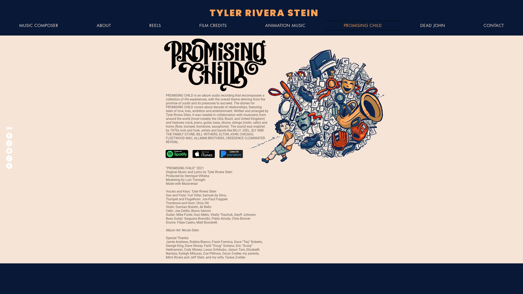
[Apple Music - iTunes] (9, 158)
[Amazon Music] (9, 166)
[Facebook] (9, 136)
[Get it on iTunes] (203, 154)
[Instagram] (9, 143)
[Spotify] (9, 151)
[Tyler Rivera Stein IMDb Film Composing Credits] (9, 128)
